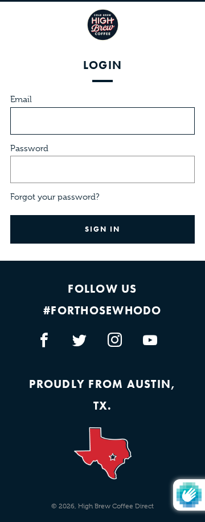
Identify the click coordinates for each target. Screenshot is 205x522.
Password (29, 148)
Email (21, 99)
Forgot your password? (54, 197)
